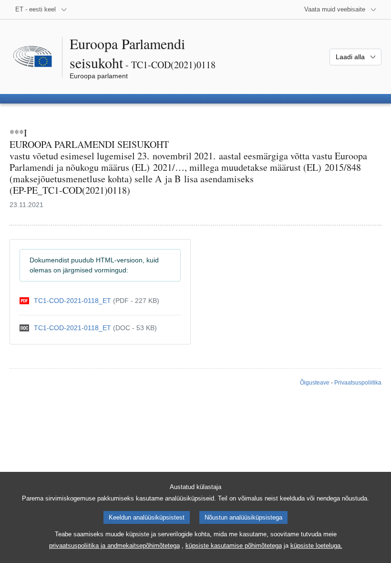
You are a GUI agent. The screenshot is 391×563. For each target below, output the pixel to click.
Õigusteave (314, 382)
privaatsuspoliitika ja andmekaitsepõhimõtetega (114, 545)
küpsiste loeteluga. (316, 545)
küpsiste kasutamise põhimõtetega (233, 545)
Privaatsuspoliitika (357, 382)
